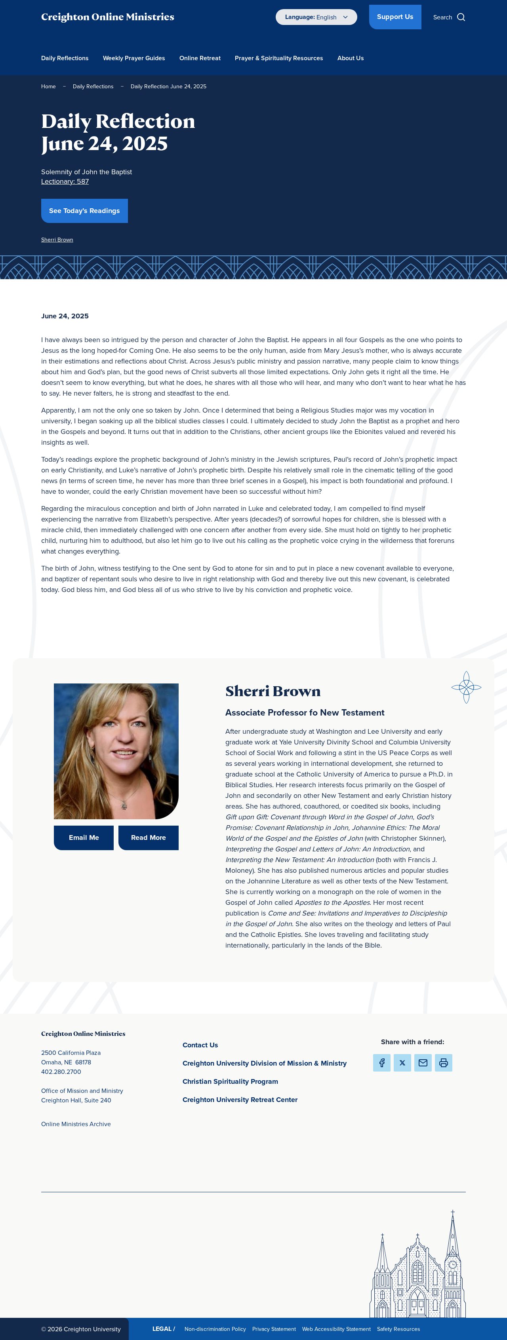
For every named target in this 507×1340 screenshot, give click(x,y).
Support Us (395, 16)
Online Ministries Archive (76, 1123)
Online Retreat (200, 58)
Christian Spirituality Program (267, 1081)
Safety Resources (400, 1329)
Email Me (91, 837)
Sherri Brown (57, 240)
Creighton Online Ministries (107, 17)
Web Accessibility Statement (338, 1329)
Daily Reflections (65, 58)
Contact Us (237, 1044)
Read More (154, 837)
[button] (443, 1063)
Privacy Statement (275, 1329)
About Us (350, 58)
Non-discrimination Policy (217, 1329)
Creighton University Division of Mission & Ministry (271, 1063)
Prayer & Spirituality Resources (279, 58)
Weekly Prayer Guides (134, 58)
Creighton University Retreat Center (271, 1099)
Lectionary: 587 (65, 181)
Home (48, 86)
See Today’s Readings (88, 210)
